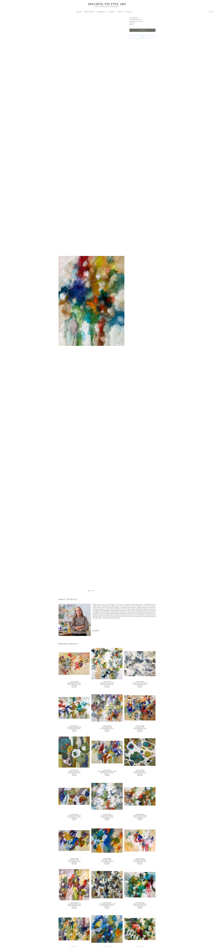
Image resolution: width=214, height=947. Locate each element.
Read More (96, 630)
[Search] (210, 11)
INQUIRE (142, 36)
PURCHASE (142, 30)
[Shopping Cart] (212, 11)
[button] (89, 12)
